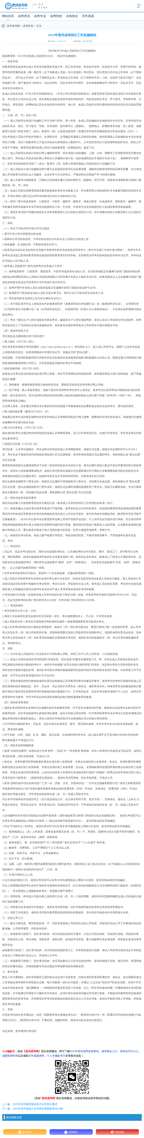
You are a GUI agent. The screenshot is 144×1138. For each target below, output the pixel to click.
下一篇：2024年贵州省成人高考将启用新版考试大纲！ (33, 1108)
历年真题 (88, 16)
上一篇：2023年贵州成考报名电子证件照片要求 (29, 1104)
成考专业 (40, 16)
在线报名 (72, 16)
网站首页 (8, 16)
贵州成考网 (13, 26)
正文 (39, 26)
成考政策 (28, 26)
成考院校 (56, 16)
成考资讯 (24, 16)
